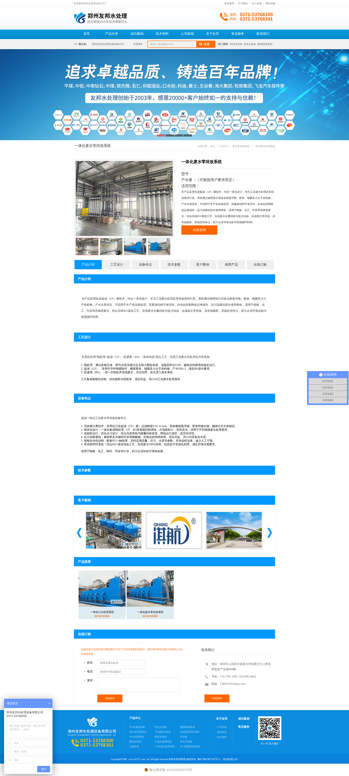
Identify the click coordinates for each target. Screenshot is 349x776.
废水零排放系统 (240, 146)
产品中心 (224, 146)
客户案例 (202, 264)
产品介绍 (88, 264)
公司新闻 (187, 33)
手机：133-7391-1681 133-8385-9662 (233, 676)
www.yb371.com (136, 759)
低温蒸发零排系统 (189, 731)
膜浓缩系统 (135, 741)
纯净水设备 (236, 44)
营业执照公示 (230, 759)
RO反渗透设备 (137, 727)
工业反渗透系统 (163, 741)
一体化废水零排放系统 (150, 612)
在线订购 (260, 264)
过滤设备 (134, 746)
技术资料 (162, 33)
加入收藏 (257, 3)
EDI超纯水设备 (163, 731)
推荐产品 (231, 264)
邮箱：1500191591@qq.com (228, 683)
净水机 (183, 736)
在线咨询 (199, 230)
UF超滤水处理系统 (165, 746)
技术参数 (174, 264)
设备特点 (145, 264)
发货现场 (222, 732)
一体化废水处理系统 (264, 146)
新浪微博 (229, 3)
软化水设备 (250, 44)
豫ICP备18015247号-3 (209, 759)
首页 (86, 33)
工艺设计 (116, 264)
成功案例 (136, 33)
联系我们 (262, 33)
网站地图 (270, 3)
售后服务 (237, 33)
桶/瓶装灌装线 (264, 44)
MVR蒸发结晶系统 (190, 746)
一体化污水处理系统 (102, 612)
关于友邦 (212, 33)
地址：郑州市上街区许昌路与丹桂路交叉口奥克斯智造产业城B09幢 (241, 667)
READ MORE (102, 616)
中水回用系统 (136, 736)
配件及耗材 (161, 736)
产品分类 (111, 33)
